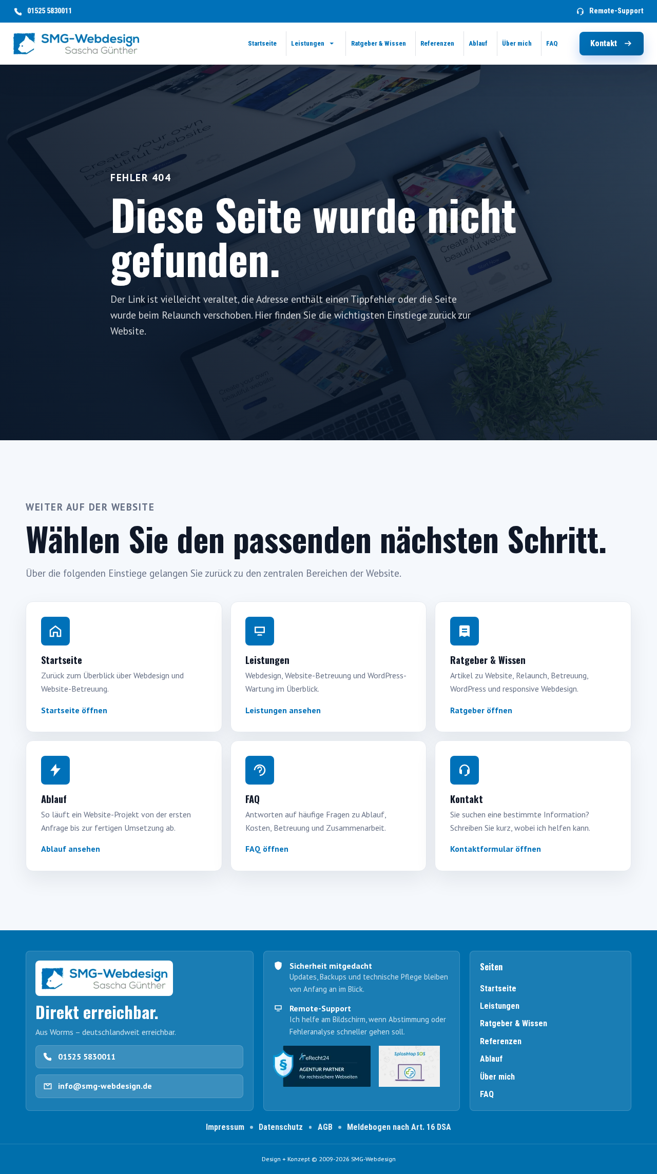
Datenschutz (281, 1127)
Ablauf (491, 1059)
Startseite (498, 988)
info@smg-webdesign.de (105, 1086)
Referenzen (500, 1041)
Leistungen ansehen (283, 710)
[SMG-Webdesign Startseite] (76, 43)
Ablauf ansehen (70, 849)
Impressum (225, 1127)
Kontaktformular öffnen (495, 849)
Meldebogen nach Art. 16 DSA (399, 1127)
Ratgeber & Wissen (513, 1023)
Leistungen (499, 1006)
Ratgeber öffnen (481, 710)
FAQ (487, 1094)
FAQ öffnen (266, 849)
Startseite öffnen (74, 710)
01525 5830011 (86, 1056)
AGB (325, 1127)
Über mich (497, 1077)
